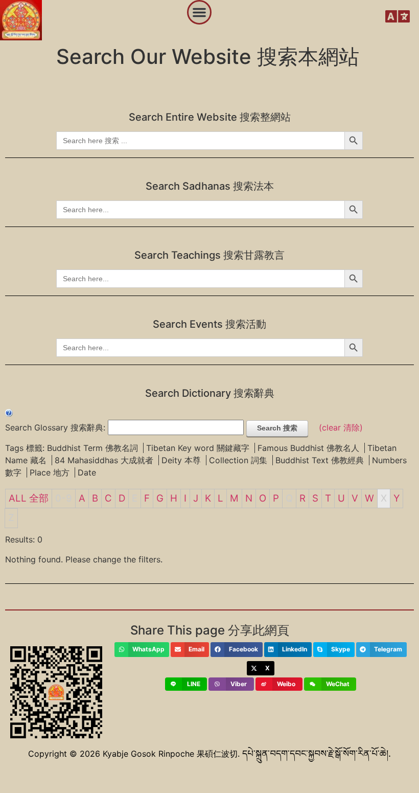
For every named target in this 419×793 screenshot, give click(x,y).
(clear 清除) (341, 427)
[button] (199, 12)
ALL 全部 (29, 498)
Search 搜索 (277, 428)
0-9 (63, 498)
